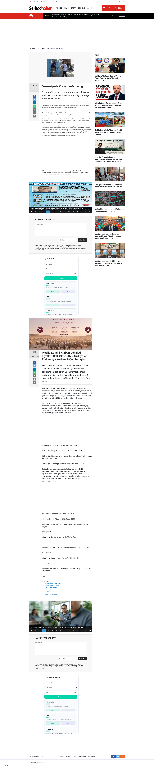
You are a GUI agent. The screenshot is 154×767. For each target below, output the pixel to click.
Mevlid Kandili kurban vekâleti (53, 583)
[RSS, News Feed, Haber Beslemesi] (122, 756)
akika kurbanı (49, 590)
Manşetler (36, 1)
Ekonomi (81, 8)
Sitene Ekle (59, 1)
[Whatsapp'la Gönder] (34, 106)
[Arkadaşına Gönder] (34, 109)
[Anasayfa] (30, 1)
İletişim (74, 756)
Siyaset (66, 8)
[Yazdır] (34, 112)
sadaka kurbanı (49, 592)
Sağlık (89, 8)
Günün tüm (118, 16)
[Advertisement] (77, 32)
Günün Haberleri (45, 1)
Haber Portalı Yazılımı (38, 762)
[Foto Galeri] (124, 2)
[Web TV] (119, 2)
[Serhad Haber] (40, 8)
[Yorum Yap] (34, 116)
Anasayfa (61, 756)
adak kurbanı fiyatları (51, 588)
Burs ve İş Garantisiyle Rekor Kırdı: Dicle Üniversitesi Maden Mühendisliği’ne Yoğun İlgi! (76, 16)
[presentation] (36, 16)
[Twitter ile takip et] (118, 756)
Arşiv (52, 1)
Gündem (58, 8)
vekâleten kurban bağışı (52, 585)
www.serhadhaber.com (7, 766)
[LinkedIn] (34, 102)
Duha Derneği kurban (51, 594)
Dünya (73, 8)
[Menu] (104, 8)
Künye (68, 756)
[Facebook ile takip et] (113, 756)
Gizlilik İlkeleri (82, 756)
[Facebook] (34, 96)
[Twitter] (34, 99)
